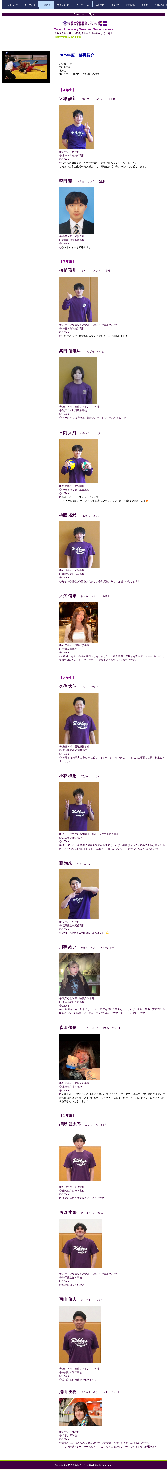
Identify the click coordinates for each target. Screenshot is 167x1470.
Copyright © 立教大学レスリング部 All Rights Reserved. (83, 1465)
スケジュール (82, 5)
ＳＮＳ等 (115, 5)
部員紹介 (46, 5)
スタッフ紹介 (63, 5)
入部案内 (100, 5)
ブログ (144, 5)
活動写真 (130, 5)
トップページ (11, 5)
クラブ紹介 (30, 5)
